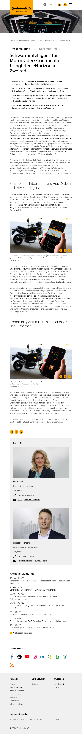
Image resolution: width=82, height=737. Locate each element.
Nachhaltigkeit (15, 694)
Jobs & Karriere (16, 687)
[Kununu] (65, 657)
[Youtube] (27, 657)
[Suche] (65, 5)
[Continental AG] (21, 7)
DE (51, 5)
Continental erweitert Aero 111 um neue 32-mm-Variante (33, 590)
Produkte (13, 697)
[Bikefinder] (41, 361)
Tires (56, 687)
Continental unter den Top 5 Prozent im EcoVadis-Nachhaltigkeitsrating (38, 621)
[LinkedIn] (42, 657)
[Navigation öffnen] (70, 5)
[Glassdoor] (57, 657)
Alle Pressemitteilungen (22, 633)
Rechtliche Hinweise (29, 720)
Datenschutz (45, 720)
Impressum (14, 720)
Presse (12, 684)
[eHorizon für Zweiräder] (41, 236)
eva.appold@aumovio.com (29, 500)
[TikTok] (19, 657)
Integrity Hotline (16, 704)
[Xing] (50, 657)
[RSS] (12, 665)
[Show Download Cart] (59, 5)
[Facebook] (12, 657)
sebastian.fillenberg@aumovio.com (32, 561)
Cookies (56, 720)
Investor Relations (17, 691)
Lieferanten (14, 701)
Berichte (35, 684)
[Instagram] (35, 657)
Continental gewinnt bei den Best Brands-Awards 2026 (32, 628)
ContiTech (58, 684)
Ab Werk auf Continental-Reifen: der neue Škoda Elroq (31, 615)
